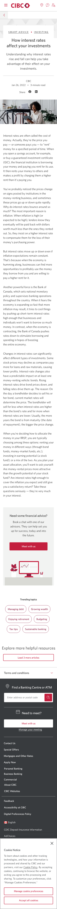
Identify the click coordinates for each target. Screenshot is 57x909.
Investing (41, 32)
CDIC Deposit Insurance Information (23, 829)
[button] (53, 5)
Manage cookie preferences (28, 891)
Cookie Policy (30, 867)
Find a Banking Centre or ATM (32, 687)
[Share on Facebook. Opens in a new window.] (30, 92)
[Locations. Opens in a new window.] (42, 5)
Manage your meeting (30, 729)
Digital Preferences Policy (17, 813)
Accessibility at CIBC (15, 807)
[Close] (52, 843)
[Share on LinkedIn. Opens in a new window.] (36, 92)
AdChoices (9, 835)
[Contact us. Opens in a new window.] (48, 5)
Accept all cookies (28, 900)
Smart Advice (18, 32)
